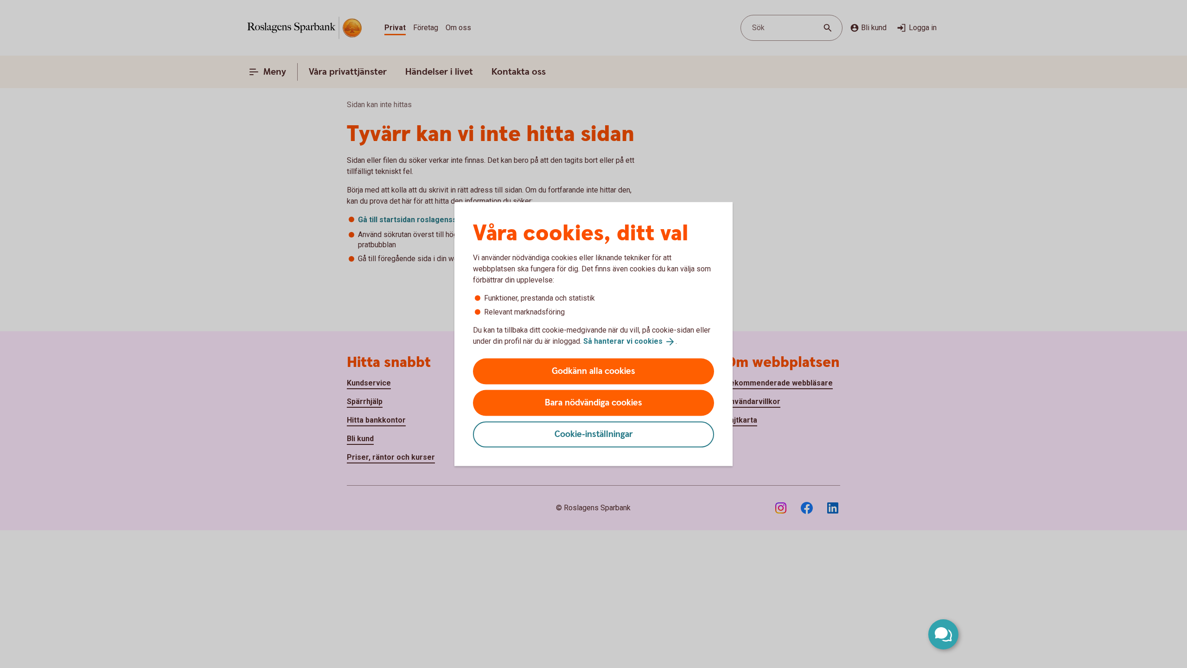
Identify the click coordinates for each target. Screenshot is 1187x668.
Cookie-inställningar (594, 434)
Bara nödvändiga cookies (593, 402)
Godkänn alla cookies (593, 371)
